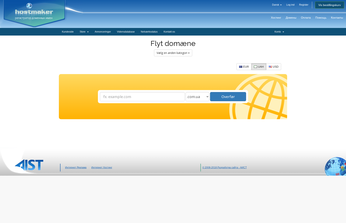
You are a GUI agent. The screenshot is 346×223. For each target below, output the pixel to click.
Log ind (290, 4)
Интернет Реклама (75, 167)
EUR (245, 66)
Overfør (228, 96)
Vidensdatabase (126, 31)
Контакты (337, 17)
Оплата (306, 17)
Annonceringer (103, 31)
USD (275, 66)
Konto (278, 31)
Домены (291, 17)
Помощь (320, 17)
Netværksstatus (149, 31)
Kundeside (68, 31)
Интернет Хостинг (101, 167)
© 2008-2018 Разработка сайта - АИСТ (224, 167)
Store (83, 31)
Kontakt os (169, 31)
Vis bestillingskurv (329, 5)
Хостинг (276, 17)
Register (303, 4)
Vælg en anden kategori (172, 53)
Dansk (276, 4)
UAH (260, 66)
